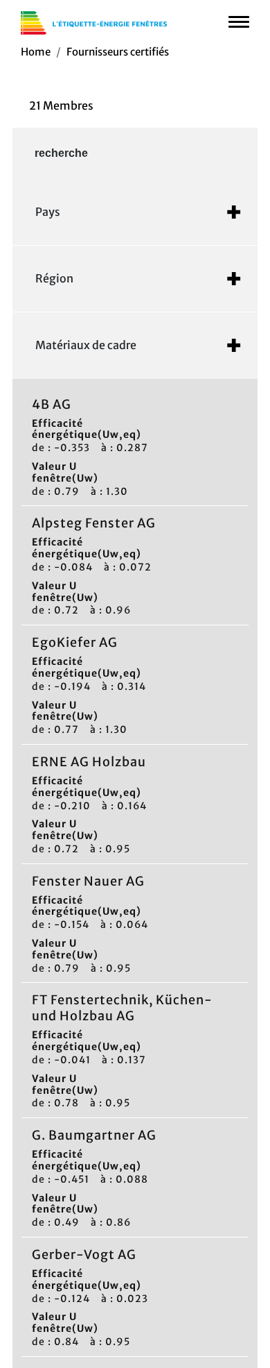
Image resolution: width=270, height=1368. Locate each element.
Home (36, 51)
